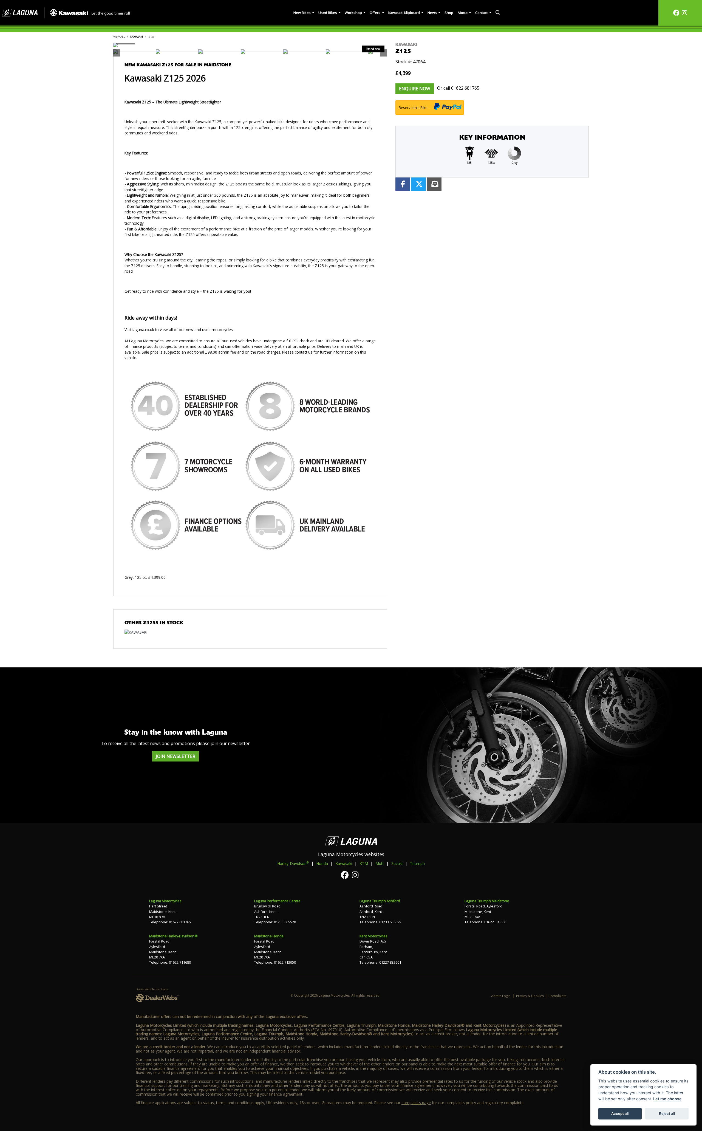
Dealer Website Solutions (152, 989)
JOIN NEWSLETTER (175, 756)
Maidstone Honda (269, 935)
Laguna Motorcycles (165, 900)
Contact (481, 12)
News (433, 12)
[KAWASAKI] (135, 633)
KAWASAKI (136, 36)
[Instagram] (357, 875)
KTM (364, 863)
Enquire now (414, 89)
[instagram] (684, 12)
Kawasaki (343, 863)
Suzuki (397, 863)
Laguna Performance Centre (277, 900)
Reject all (667, 1113)
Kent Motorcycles (373, 935)
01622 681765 (465, 88)
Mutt (379, 863)
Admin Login (501, 996)
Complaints (557, 996)
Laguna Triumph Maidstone (487, 900)
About (463, 12)
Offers (375, 12)
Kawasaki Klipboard (404, 12)
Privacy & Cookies (530, 996)
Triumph (417, 863)
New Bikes (302, 12)
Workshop (354, 12)
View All (119, 36)
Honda (322, 863)
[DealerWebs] (157, 998)
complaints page (416, 1102)
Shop (449, 12)
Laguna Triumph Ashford (380, 900)
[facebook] (676, 12)
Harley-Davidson (293, 863)
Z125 (151, 36)
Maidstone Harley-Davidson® (173, 935)
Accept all (620, 1113)
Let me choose (667, 1098)
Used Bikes (328, 12)
